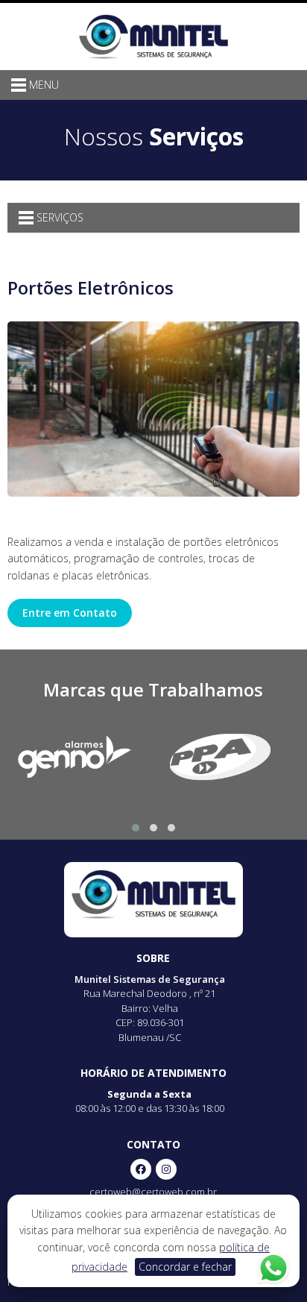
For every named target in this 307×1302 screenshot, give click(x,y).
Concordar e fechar (185, 1266)
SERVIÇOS (58, 217)
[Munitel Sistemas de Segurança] (153, 35)
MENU (42, 85)
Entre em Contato (69, 613)
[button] (136, 827)
